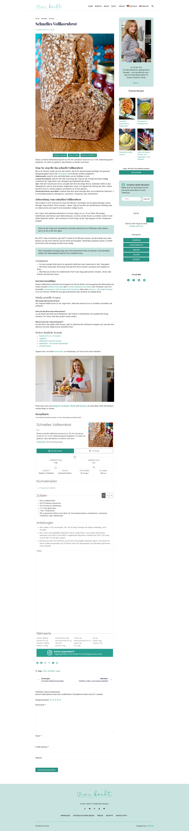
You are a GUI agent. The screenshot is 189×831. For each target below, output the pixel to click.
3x (111, 495)
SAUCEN (136, 255)
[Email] (45, 662)
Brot (45, 671)
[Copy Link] (49, 662)
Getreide (51, 671)
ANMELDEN (146, 199)
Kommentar (58, 351)
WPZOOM (150, 826)
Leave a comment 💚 (88, 155)
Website (38, 758)
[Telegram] (53, 662)
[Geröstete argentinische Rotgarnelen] (127, 109)
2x (107, 495)
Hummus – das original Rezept (100, 289)
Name (38, 736)
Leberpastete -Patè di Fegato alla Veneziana (61, 289)
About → (136, 83)
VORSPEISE (136, 240)
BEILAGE (136, 250)
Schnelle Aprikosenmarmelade (79, 287)
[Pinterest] (37, 662)
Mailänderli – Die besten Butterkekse (53, 344)
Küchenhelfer (136, 172)
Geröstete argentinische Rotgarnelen (124, 123)
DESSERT (136, 259)
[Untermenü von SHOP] (116, 6)
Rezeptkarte (63, 174)
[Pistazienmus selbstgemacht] (145, 109)
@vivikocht (64, 654)
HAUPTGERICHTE (136, 245)
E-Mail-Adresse (42, 747)
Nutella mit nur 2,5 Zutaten (50, 336)
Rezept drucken (56, 451)
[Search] (150, 219)
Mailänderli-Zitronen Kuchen (50, 341)
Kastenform (45, 488)
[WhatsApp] (57, 662)
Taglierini (42, 338)
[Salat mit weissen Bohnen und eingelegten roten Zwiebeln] (145, 140)
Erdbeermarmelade (55, 287)
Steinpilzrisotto (45, 346)
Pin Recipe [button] (95, 451)
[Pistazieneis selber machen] (127, 140)
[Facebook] (41, 662)
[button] (37, 442)
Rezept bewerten (42, 700)
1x (103, 495)
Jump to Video (74, 155)
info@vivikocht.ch (136, 226)
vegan (57, 671)
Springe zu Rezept (60, 155)
